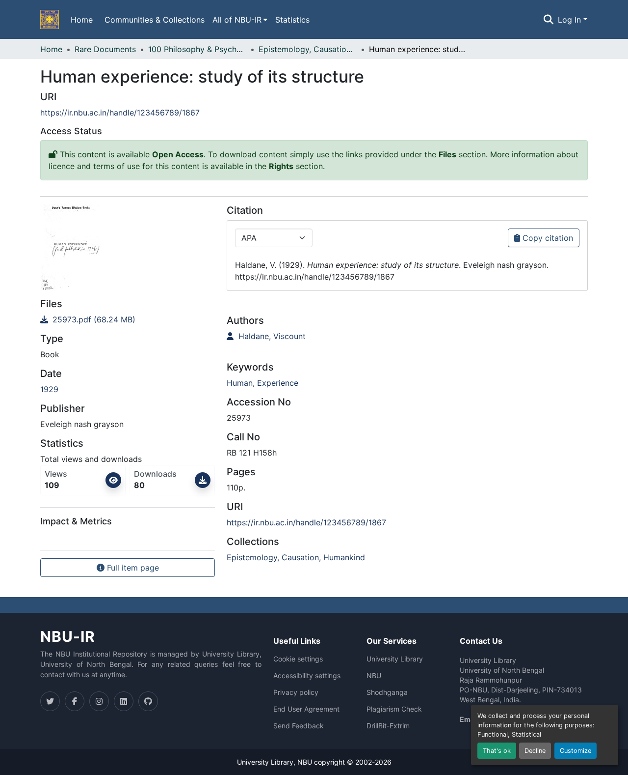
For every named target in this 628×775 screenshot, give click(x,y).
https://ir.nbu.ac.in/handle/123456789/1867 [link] (120, 112)
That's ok (497, 750)
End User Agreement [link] (306, 709)
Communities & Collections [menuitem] (155, 20)
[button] (49, 19)
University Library (394, 659)
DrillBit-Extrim (388, 725)
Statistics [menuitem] (292, 20)
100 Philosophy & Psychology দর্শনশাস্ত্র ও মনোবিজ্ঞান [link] (197, 49)
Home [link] (51, 49)
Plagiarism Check (394, 709)
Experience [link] (277, 383)
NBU (373, 675)
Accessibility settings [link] (306, 675)
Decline (535, 750)
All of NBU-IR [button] (237, 20)
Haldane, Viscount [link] (271, 336)
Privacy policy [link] (295, 692)
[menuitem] (239, 19)
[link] (127, 319)
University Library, (267, 762)
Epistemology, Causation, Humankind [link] (308, 49)
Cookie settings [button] (298, 659)
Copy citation (546, 238)
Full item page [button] (132, 568)
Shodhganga (387, 692)
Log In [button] (570, 20)
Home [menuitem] (82, 20)
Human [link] (240, 383)
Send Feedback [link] (298, 725)
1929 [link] (49, 389)
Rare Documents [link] (105, 49)
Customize (575, 750)
